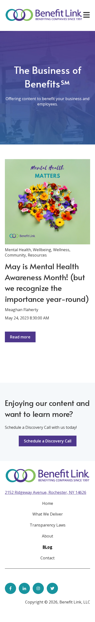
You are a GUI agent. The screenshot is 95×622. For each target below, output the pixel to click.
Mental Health (18, 249)
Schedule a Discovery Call (47, 441)
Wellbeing (42, 249)
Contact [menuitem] (47, 558)
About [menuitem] (47, 536)
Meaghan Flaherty (21, 309)
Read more (20, 337)
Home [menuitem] (47, 503)
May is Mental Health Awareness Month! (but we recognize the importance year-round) (47, 282)
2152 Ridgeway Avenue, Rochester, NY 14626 (45, 492)
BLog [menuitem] (47, 547)
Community (15, 255)
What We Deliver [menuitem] (47, 514)
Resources (37, 255)
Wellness (61, 249)
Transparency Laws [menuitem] (48, 525)
